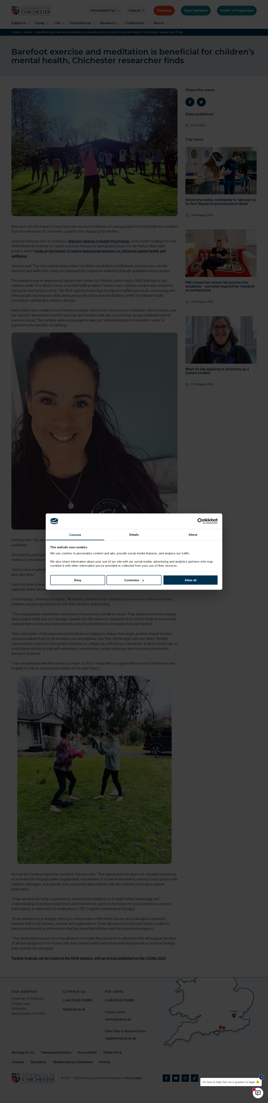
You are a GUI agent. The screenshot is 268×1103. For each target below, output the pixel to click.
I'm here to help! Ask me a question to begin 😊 (231, 1082)
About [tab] (193, 534)
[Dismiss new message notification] (261, 1077)
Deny (77, 580)
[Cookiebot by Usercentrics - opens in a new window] (201, 521)
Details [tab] (134, 534)
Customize (131, 580)
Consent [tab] (75, 534)
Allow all (190, 580)
